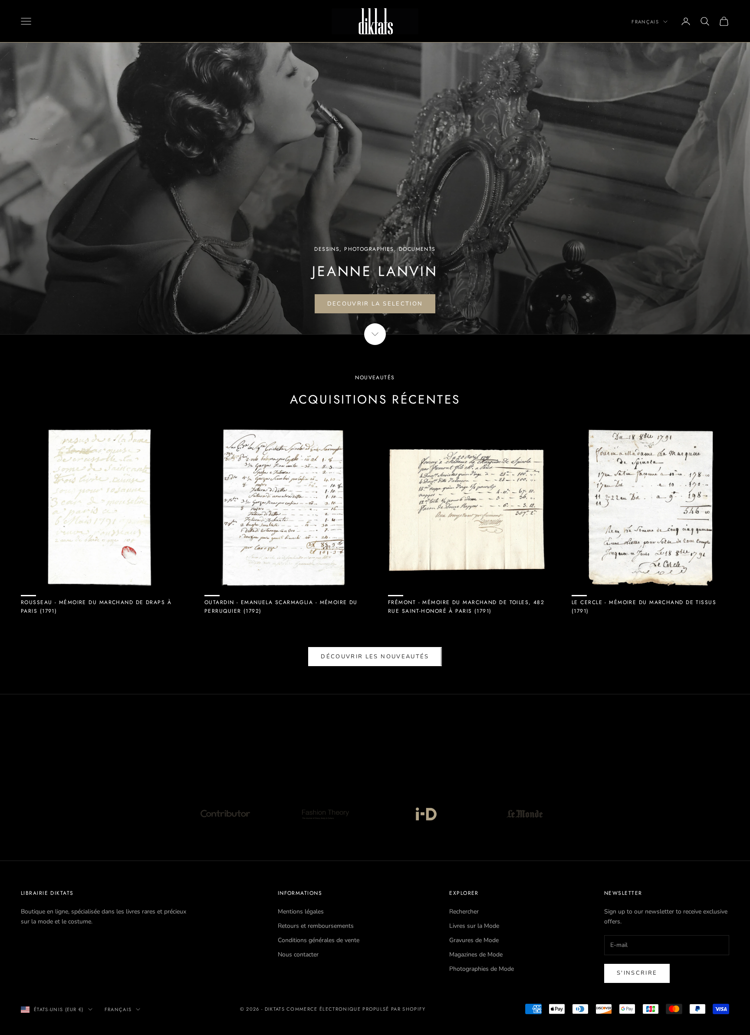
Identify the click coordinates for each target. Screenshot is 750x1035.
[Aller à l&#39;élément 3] (425, 813)
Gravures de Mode (474, 940)
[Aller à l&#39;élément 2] (325, 813)
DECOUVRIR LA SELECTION (375, 304)
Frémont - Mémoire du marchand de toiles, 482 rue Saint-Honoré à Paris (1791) (466, 606)
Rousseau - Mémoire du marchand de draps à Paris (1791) (96, 606)
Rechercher (464, 911)
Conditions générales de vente (318, 940)
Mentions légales (301, 911)
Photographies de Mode (481, 969)
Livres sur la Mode (474, 926)
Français (645, 21)
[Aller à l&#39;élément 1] (225, 813)
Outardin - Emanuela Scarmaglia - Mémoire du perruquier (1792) (281, 606)
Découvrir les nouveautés (375, 656)
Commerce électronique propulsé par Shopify (355, 1008)
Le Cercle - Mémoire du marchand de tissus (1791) (644, 606)
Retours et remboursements (316, 926)
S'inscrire (637, 973)
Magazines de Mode (476, 954)
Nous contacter (298, 954)
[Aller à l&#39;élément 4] (524, 813)
